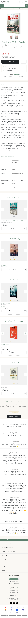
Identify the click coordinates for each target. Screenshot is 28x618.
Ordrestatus (5, 555)
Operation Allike (5, 303)
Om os (3, 563)
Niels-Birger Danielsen (6, 222)
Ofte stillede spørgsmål (8, 551)
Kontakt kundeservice (8, 547)
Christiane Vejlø (4, 346)
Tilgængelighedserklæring (22, 615)
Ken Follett (3, 304)
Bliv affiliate (5, 570)
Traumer (3, 386)
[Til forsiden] (5, 2)
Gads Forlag (15, 177)
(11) (5, 50)
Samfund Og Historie (17, 173)
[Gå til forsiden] (14, 587)
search (26, 6)
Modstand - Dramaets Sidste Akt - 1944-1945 (12, 220)
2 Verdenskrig (15, 160)
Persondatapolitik (12, 615)
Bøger (13, 169)
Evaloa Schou (4, 387)
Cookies (14, 617)
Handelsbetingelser (4, 615)
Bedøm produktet (14, 416)
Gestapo (14, 162)
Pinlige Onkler (4, 344)
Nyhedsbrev (5, 559)
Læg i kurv (10, 62)
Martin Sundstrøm (8, 47)
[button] (4, 37)
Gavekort (4, 567)
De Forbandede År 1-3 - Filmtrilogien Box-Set (12, 262)
